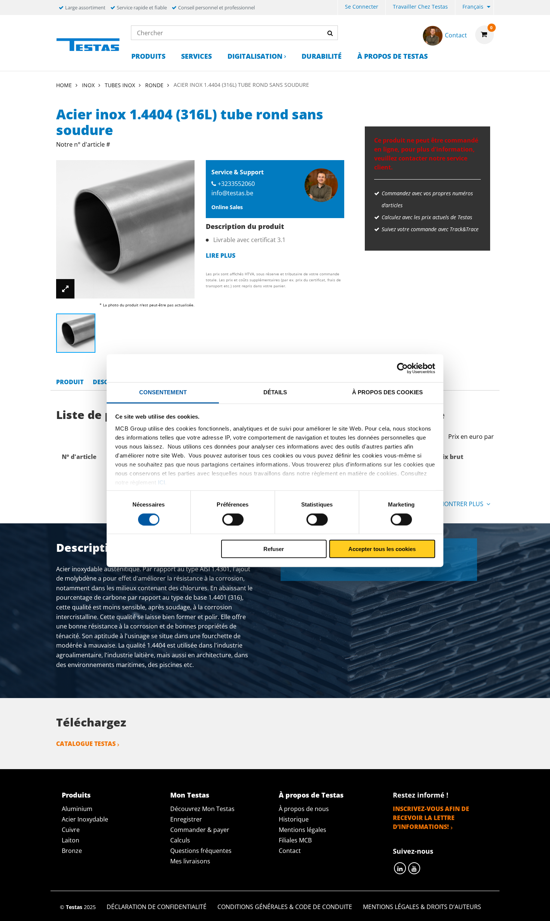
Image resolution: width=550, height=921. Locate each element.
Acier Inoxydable (85, 819)
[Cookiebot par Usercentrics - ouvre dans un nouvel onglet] (402, 368)
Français (472, 6)
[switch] (233, 519)
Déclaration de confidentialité (157, 907)
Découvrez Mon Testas (202, 809)
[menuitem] (361, 7)
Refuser (273, 549)
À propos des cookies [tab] (387, 392)
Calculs (180, 840)
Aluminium (77, 809)
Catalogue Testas (86, 744)
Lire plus (220, 255)
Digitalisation (254, 56)
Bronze (72, 851)
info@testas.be (232, 193)
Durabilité (322, 56)
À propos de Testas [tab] (311, 794)
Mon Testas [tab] (189, 794)
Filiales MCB (295, 840)
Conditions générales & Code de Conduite (284, 907)
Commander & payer (199, 830)
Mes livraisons (190, 861)
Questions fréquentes (201, 851)
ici (161, 482)
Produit (69, 382)
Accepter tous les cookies (382, 549)
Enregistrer (186, 819)
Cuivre (71, 830)
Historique (294, 819)
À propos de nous (304, 809)
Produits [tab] (76, 794)
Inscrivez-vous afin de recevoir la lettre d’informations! (431, 818)
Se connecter (361, 6)
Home (64, 85)
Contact (290, 851)
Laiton (70, 840)
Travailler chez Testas (420, 6)
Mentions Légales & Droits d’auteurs (422, 907)
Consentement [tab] (163, 392)
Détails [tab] (275, 392)
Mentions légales (302, 830)
